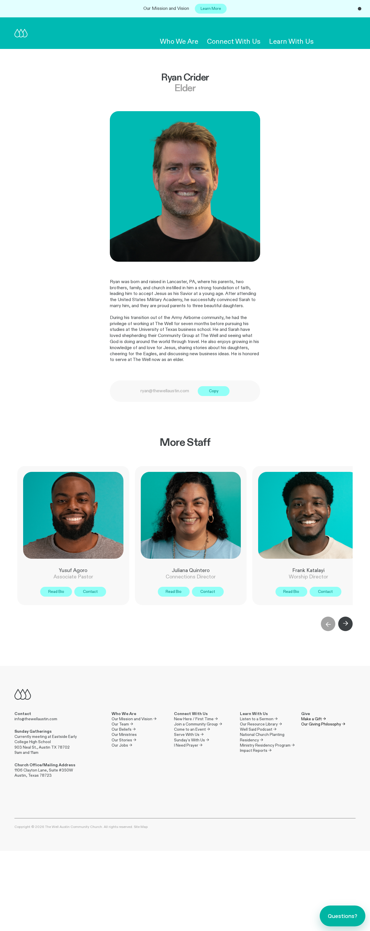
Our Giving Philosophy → (323, 724)
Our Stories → (124, 740)
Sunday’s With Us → (191, 740)
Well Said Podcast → (258, 729)
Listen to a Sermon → (259, 719)
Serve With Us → (189, 734)
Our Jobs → (122, 745)
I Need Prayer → (188, 745)
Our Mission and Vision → (134, 719)
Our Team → (122, 724)
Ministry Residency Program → (267, 745)
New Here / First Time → (196, 719)
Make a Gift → (313, 719)
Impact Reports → (255, 750)
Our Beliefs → (124, 729)
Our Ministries (124, 734)
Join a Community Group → (198, 724)
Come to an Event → (192, 729)
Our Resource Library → (261, 724)
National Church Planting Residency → (262, 737)
